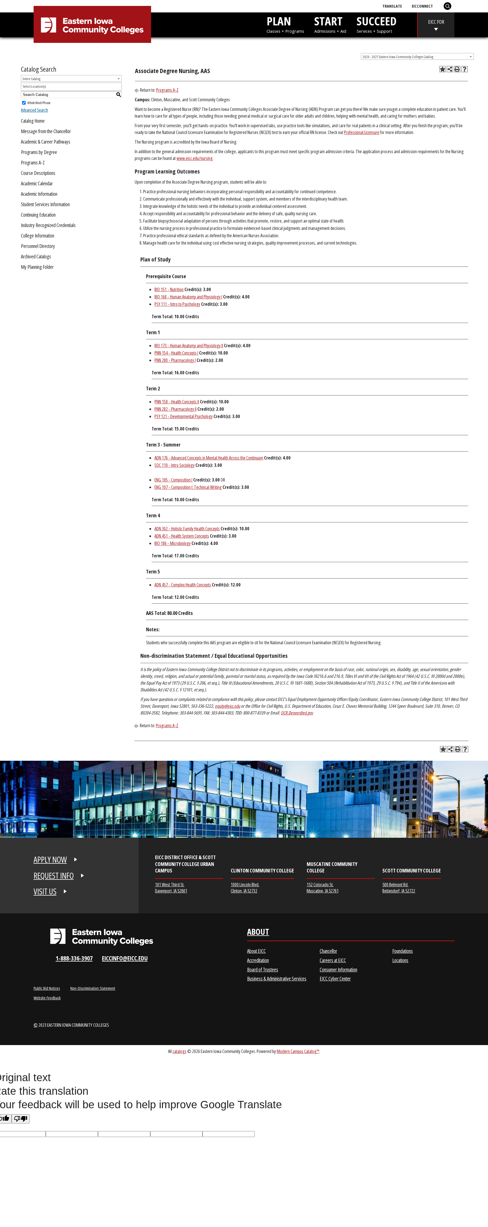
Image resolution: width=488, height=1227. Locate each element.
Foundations (402, 950)
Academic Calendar (37, 183)
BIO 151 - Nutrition (169, 289)
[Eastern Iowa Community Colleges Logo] (101, 937)
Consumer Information (338, 969)
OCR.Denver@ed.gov (297, 713)
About (258, 933)
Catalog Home (33, 120)
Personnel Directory (38, 246)
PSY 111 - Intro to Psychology (177, 304)
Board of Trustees (262, 969)
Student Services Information (45, 204)
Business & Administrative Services (276, 978)
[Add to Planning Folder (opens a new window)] (442, 69)
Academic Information (39, 193)
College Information (37, 235)
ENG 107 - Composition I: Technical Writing (188, 487)
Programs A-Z (33, 162)
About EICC (256, 950)
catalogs (179, 1051)
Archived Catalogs (36, 256)
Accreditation (258, 960)
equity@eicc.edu (227, 706)
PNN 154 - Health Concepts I (176, 353)
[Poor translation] (21, 1118)
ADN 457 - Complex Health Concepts (182, 585)
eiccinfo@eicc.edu (125, 958)
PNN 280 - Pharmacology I (175, 360)
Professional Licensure (361, 132)
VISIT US (45, 891)
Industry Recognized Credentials (48, 225)
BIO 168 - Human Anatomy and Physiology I (188, 297)
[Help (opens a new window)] (464, 69)
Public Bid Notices (47, 988)
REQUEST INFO (54, 875)
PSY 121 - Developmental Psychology (183, 416)
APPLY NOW (50, 859)
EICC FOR (436, 21)
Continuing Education (38, 214)
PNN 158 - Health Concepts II (176, 402)
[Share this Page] (450, 69)
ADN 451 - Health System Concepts (181, 536)
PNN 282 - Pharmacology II (175, 409)
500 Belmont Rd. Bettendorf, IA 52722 (398, 887)
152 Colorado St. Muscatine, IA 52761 (323, 887)
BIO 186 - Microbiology (172, 543)
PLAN (285, 23)
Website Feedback (47, 997)
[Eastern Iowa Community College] (92, 25)
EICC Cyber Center (335, 978)
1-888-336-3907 (74, 958)
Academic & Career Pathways (45, 141)
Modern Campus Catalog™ (298, 1051)
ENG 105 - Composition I (173, 480)
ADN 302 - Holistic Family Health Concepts (187, 528)
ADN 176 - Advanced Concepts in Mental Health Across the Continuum (208, 458)
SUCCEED (376, 23)
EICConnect (422, 6)
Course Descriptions (38, 173)
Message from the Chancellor (46, 131)
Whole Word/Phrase (38, 102)
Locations (400, 960)
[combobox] (417, 56)
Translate (392, 6)
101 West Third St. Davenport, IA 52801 (171, 887)
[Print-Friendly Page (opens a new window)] (457, 69)
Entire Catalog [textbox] (31, 78)
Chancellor (328, 950)
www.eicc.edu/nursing (195, 158)
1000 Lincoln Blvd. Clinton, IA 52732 (245, 887)
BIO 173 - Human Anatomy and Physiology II (188, 345)
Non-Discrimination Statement (92, 988)
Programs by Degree (39, 152)
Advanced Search (34, 110)
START (330, 23)
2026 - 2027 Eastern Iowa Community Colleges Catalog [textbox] (398, 56)
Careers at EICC (333, 960)
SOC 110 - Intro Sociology (174, 465)
